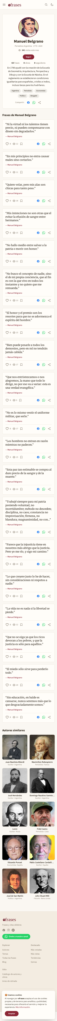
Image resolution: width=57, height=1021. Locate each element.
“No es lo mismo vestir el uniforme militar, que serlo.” (27, 414)
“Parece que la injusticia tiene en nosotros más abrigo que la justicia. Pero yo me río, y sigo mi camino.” (27, 548)
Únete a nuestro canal (18, 936)
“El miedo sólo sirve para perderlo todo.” (26, 670)
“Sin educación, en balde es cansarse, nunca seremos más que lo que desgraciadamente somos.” (28, 701)
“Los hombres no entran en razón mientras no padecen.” (26, 442)
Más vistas (35, 953)
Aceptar (11, 1013)
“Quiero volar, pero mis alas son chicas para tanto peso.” (25, 186)
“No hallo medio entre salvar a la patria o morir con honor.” (26, 247)
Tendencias (36, 958)
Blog (4, 962)
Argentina (15, 91)
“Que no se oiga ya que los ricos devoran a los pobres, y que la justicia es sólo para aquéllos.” (25, 640)
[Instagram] (8, 930)
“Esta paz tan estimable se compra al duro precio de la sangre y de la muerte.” (28, 473)
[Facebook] (3, 930)
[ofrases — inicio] (16, 5)
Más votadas (36, 949)
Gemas (34, 962)
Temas (5, 953)
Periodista (28, 91)
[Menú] (4, 5)
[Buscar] (46, 4)
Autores (5, 949)
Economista (40, 91)
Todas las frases (9, 958)
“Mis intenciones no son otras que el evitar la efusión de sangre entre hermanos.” (28, 217)
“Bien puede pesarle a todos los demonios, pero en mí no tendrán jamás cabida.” (26, 348)
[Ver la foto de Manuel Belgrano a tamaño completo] (28, 27)
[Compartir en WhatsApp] (34, 102)
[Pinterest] (13, 930)
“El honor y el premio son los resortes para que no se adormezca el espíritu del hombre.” (28, 316)
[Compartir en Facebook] (28, 102)
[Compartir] (39, 102)
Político (23, 96)
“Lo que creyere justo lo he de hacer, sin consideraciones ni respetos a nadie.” (27, 580)
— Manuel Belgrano (13, 136)
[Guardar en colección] (21, 143)
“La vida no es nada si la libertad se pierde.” (27, 610)
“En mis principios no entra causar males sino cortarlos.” (27, 158)
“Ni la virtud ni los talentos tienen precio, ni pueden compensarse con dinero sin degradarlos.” (27, 128)
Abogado (33, 96)
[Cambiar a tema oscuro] (52, 4)
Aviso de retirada (9, 981)
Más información (22, 1007)
